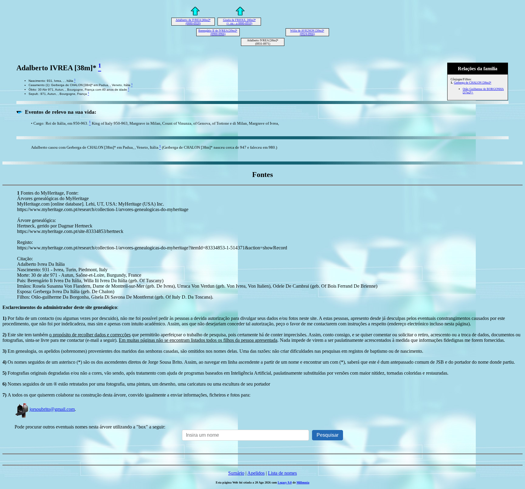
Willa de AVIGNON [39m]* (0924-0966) (307, 32)
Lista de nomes (282, 473)
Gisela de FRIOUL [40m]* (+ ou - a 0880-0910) (239, 21)
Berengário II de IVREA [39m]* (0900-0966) (217, 32)
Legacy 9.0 (285, 482)
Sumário (236, 473)
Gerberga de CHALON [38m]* (472, 82)
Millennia (303, 482)
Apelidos (256, 473)
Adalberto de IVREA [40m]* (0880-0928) (193, 21)
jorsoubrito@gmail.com (52, 409)
